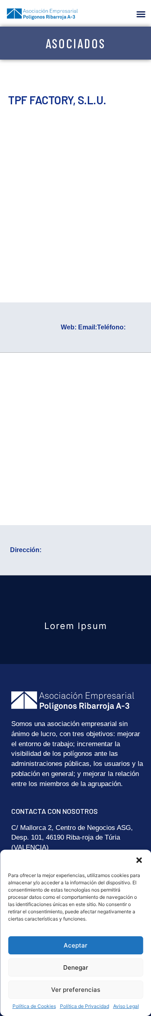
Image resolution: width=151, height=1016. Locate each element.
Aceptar (75, 945)
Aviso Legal (126, 1006)
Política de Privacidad (84, 1006)
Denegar (75, 967)
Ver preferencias (75, 989)
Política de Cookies (34, 1006)
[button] (139, 860)
